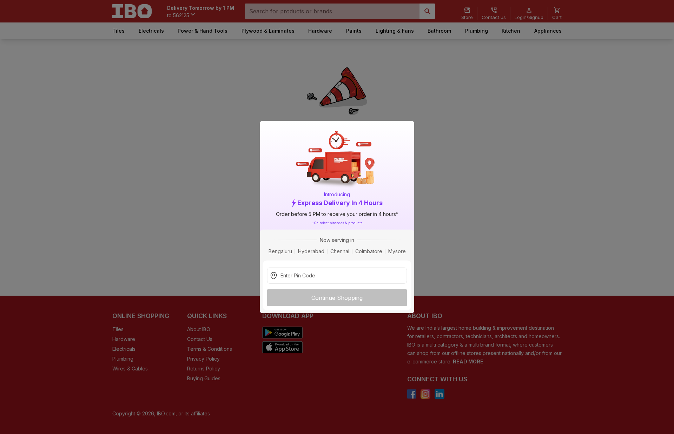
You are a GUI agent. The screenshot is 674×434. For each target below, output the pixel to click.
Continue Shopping (337, 297)
